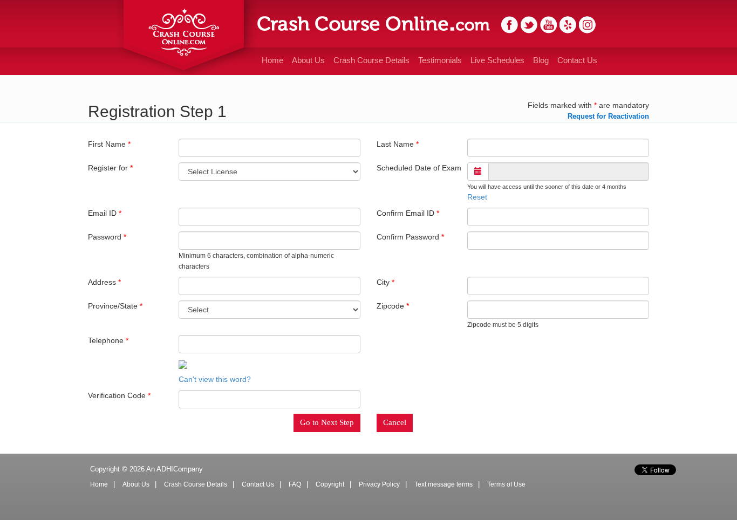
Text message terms (443, 484)
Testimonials (440, 60)
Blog (541, 60)
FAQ (295, 484)
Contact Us (577, 60)
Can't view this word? (215, 379)
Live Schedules (497, 60)
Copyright (330, 484)
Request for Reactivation (608, 116)
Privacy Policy (379, 484)
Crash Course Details (371, 60)
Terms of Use (506, 484)
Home (272, 60)
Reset (477, 197)
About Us (308, 60)
